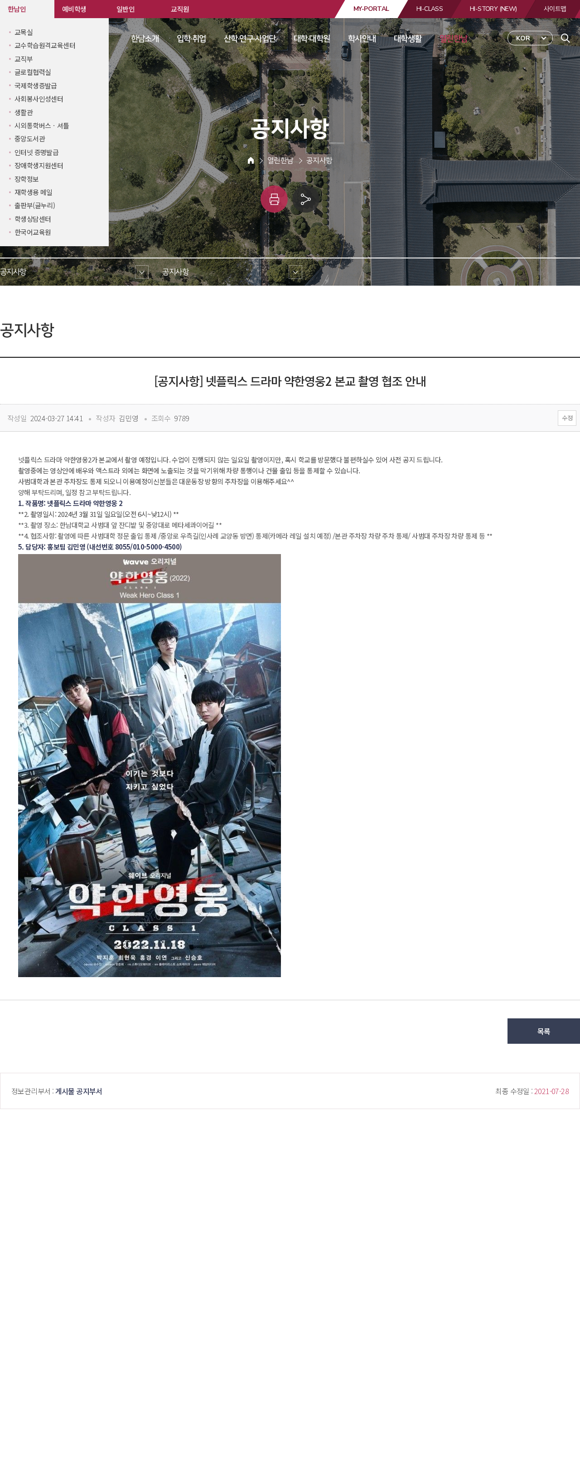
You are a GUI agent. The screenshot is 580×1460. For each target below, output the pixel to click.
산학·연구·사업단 (250, 38)
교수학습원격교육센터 (44, 45)
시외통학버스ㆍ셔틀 (41, 125)
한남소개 (145, 38)
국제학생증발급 (35, 85)
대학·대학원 (312, 38)
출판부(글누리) (34, 205)
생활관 (23, 112)
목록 (544, 1031)
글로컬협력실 (32, 72)
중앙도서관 (29, 138)
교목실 (23, 32)
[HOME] (250, 160)
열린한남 (454, 38)
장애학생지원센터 (38, 165)
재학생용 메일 (33, 192)
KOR (523, 38)
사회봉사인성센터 (38, 98)
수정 (567, 418)
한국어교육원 (32, 232)
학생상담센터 (32, 219)
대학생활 (408, 38)
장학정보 (26, 179)
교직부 (23, 58)
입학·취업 (191, 38)
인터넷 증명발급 (36, 152)
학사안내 (362, 38)
